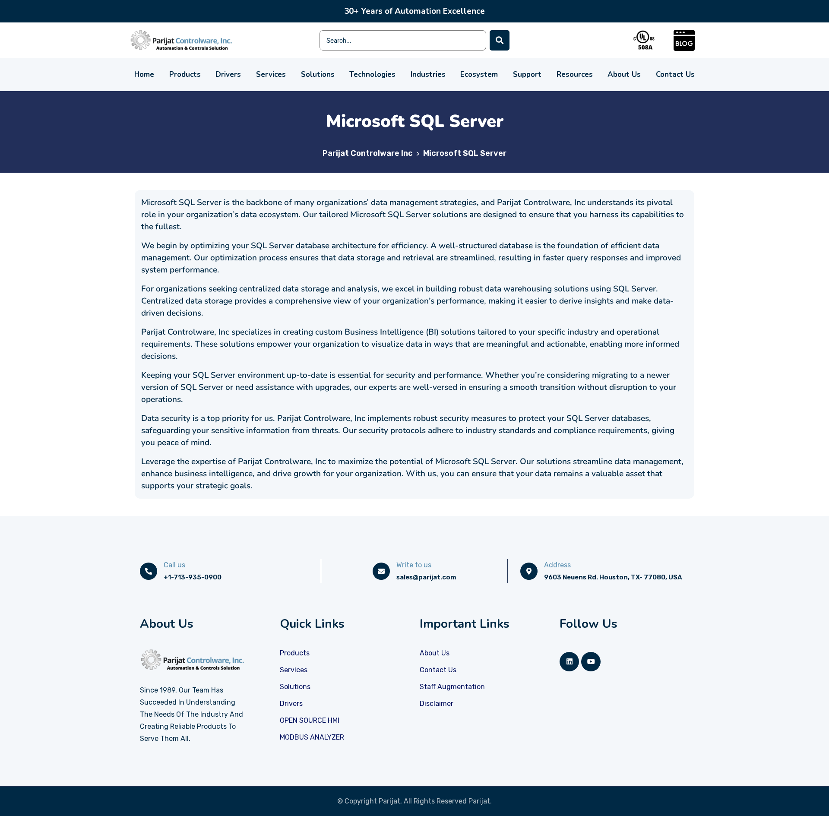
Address (557, 565)
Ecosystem (479, 74)
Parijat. (480, 801)
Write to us (413, 565)
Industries (428, 74)
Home (144, 74)
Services (271, 74)
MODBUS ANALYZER (312, 737)
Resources (575, 74)
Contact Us (675, 74)
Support (527, 74)
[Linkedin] (569, 661)
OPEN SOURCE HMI (309, 720)
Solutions (318, 74)
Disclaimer (436, 703)
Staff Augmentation (452, 687)
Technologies (372, 74)
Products (185, 74)
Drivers (228, 74)
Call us (174, 565)
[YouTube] (591, 661)
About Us (624, 74)
